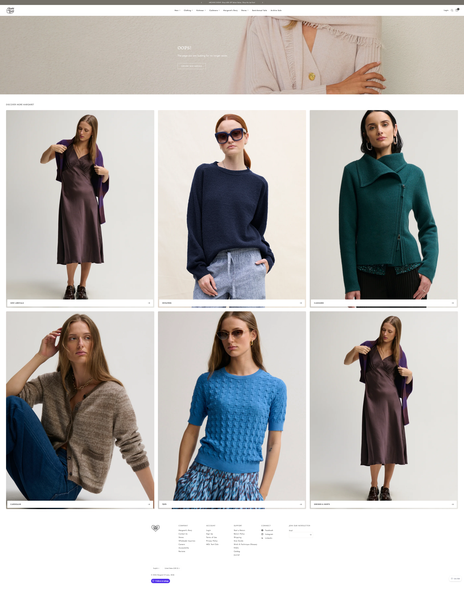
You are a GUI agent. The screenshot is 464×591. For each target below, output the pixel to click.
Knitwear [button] (200, 10)
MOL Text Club (212, 544)
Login (208, 530)
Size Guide (238, 541)
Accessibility (184, 548)
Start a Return (239, 530)
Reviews (182, 551)
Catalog (237, 551)
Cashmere (319, 303)
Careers (182, 544)
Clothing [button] (187, 10)
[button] (452, 10)
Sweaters (166, 303)
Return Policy (239, 534)
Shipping (237, 537)
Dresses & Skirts (322, 504)
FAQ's (236, 548)
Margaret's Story (230, 10)
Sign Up (209, 534)
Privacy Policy (212, 541)
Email (291, 530)
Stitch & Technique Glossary (245, 544)
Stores (181, 537)
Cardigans (15, 504)
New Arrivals (17, 303)
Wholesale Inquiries (187, 541)
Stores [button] (244, 10)
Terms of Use (211, 537)
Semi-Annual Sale (259, 10)
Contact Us (183, 534)
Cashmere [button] (213, 10)
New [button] (177, 10)
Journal (236, 555)
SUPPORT (238, 525)
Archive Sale (276, 10)
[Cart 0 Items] (456, 10)
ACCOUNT (211, 525)
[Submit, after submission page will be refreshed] (310, 535)
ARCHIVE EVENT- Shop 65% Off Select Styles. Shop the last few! (232, 2)
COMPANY (183, 525)
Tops (164, 504)
